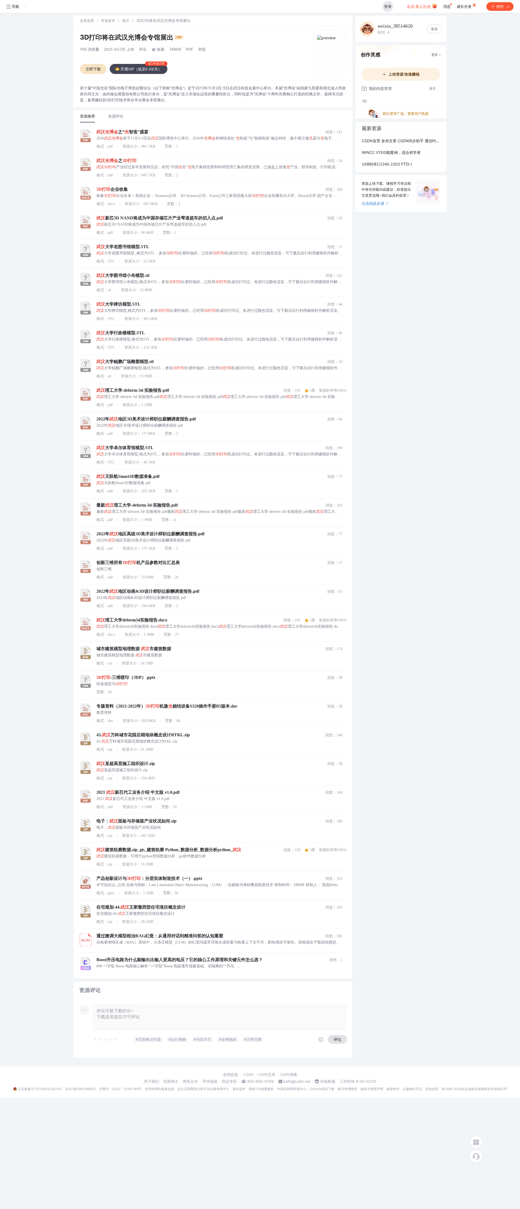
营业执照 (431, 1089)
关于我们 (151, 1081)
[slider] (105, 1039)
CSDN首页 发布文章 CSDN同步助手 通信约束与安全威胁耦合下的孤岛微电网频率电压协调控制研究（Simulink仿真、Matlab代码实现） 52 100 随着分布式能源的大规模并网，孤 (401, 140)
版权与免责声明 (371, 1089)
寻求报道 (209, 1081)
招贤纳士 (170, 1081)
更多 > (436, 55)
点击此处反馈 (373, 203)
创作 (500, 6)
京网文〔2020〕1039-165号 (120, 1089)
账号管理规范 (347, 1089)
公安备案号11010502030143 (40, 1089)
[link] (87, 20)
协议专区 (229, 1081)
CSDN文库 (266, 1075)
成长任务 (465, 6)
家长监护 (239, 1089)
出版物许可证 (412, 1089)
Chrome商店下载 (322, 1089)
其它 (125, 20)
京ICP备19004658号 (80, 1089)
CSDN (248, 1075)
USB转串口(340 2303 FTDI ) (387, 164)
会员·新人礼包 (419, 6)
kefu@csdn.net (297, 1081)
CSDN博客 (288, 1075)
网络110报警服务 (261, 1089)
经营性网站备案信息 (159, 1089)
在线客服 (327, 1081)
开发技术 (108, 20)
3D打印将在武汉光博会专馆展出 (127, 37)
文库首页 (87, 20)
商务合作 (190, 1081)
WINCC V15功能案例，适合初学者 (391, 152)
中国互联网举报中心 (291, 1089)
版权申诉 (392, 1089)
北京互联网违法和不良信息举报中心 (203, 1089)
